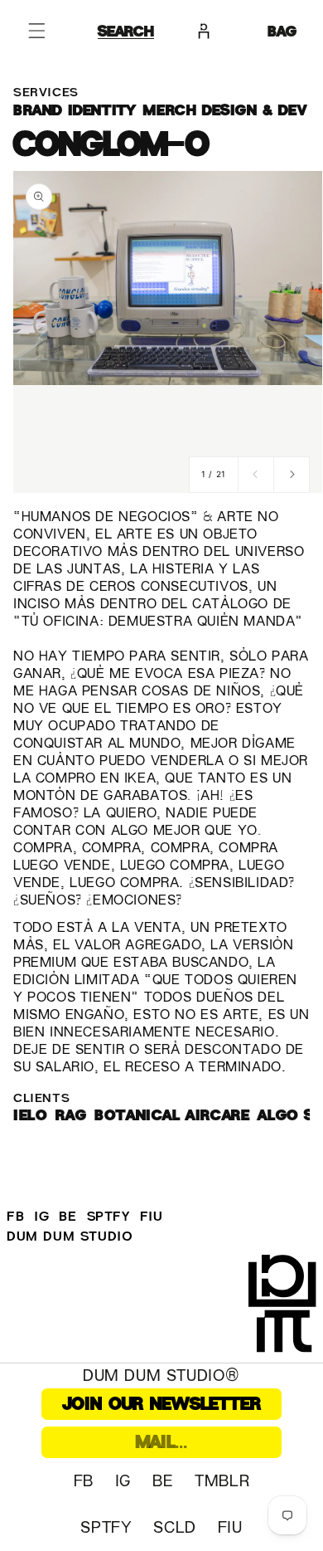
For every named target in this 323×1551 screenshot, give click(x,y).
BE (67, 1216)
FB (15, 1216)
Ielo (30, 1115)
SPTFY (108, 1216)
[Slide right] (291, 474)
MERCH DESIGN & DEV (224, 110)
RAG (70, 1115)
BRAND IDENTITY (74, 110)
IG (41, 1216)
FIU (151, 1216)
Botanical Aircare (171, 1115)
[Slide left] (256, 474)
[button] (36, 31)
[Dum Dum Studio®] (285, 1309)
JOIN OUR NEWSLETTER (162, 1404)
